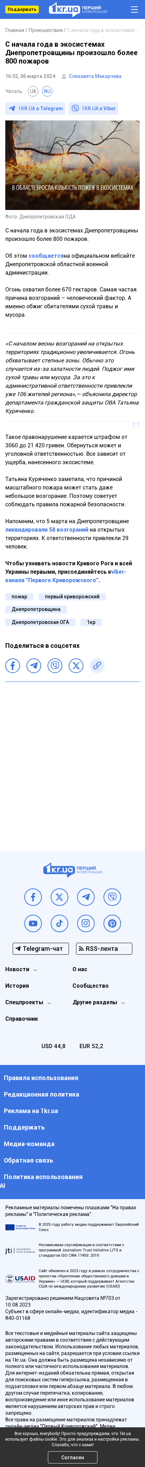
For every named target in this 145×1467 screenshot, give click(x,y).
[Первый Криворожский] (78, 9)
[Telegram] (33, 665)
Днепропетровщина (36, 609)
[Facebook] (12, 665)
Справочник (21, 1018)
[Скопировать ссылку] (97, 665)
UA (33, 91)
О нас (79, 969)
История (17, 985)
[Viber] (55, 665)
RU (47, 91)
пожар (19, 596)
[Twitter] (76, 665)
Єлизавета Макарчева (95, 76)
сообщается (45, 255)
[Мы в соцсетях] (33, 897)
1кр (91, 622)
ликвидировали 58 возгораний (46, 529)
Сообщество (90, 985)
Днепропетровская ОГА (40, 622)
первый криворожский (72, 596)
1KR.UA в (40, 108)
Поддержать (22, 9)
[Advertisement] (72, 761)
